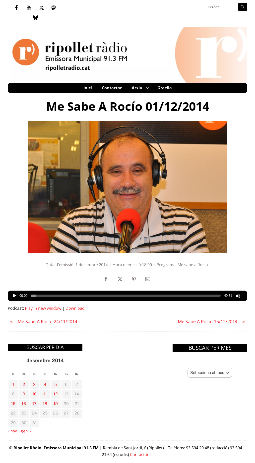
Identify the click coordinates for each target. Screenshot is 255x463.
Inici (87, 88)
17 (34, 403)
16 (24, 403)
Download (75, 308)
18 (45, 403)
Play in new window (43, 308)
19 (56, 403)
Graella (164, 88)
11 (45, 394)
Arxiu (137, 88)
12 (56, 394)
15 (13, 403)
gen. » (26, 431)
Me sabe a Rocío (193, 264)
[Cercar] (242, 7)
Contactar (112, 88)
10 (34, 394)
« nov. (13, 431)
